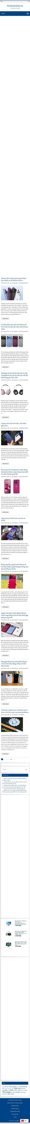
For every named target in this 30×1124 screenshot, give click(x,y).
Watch (3, 1094)
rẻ (17, 1090)
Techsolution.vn (15, 5)
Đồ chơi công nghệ (24, 379)
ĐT (5, 1094)
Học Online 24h (15, 1114)
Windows (22, 714)
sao (21, 1090)
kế (2, 1088)
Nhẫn (11, 1090)
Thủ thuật (6, 1092)
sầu (22, 1090)
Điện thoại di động (24, 282)
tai (24, 1090)
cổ (5, 1087)
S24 (19, 1090)
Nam (24, 1088)
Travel (15, 1117)
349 (11, 759)
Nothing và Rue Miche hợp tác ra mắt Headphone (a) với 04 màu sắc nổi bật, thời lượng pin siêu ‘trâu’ (14, 375)
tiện (11, 1092)
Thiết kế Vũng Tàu (15, 1108)
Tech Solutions (15, 282)
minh (13, 1088)
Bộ (4, 1086)
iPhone (25, 1087)
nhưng (8, 1090)
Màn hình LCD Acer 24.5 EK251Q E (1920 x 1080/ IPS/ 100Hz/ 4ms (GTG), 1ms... (21, 943)
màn (15, 1088)
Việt (21, 1092)
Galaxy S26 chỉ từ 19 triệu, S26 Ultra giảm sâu (14, 788)
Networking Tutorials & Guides (15, 1100)
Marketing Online (15, 1105)
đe (6, 1094)
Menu (2, 1)
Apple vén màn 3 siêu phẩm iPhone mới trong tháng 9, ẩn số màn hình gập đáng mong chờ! (14, 615)
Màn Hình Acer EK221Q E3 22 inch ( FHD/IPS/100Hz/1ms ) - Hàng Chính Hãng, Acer (20, 922)
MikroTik (9, 1088)
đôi (9, 1094)
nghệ (3, 1090)
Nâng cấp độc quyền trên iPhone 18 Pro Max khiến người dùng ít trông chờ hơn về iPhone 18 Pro (14, 567)
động (12, 1094)
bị (2, 1086)
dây (7, 1086)
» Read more (5, 318)
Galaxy (11, 1087)
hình (19, 1086)
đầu (10, 1094)
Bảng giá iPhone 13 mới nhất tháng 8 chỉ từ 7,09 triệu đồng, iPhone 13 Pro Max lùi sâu (14, 664)
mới (22, 1088)
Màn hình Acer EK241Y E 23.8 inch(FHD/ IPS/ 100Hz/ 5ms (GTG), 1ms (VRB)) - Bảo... (21, 933)
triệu (14, 1092)
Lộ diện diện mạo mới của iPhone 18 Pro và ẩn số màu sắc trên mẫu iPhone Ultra (14, 327)
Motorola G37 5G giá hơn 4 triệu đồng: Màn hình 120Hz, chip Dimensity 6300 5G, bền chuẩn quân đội (14, 472)
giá (15, 1087)
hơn (21, 1087)
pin (14, 1090)
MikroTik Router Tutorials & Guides (15, 1102)
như (6, 1090)
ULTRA (17, 1092)
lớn (5, 1088)
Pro (16, 1090)
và (23, 1092)
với (25, 1092)
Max (7, 1088)
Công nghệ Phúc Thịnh (15, 1111)
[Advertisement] (15, 81)
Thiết (26, 1090)
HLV (17, 1086)
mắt (19, 1088)
